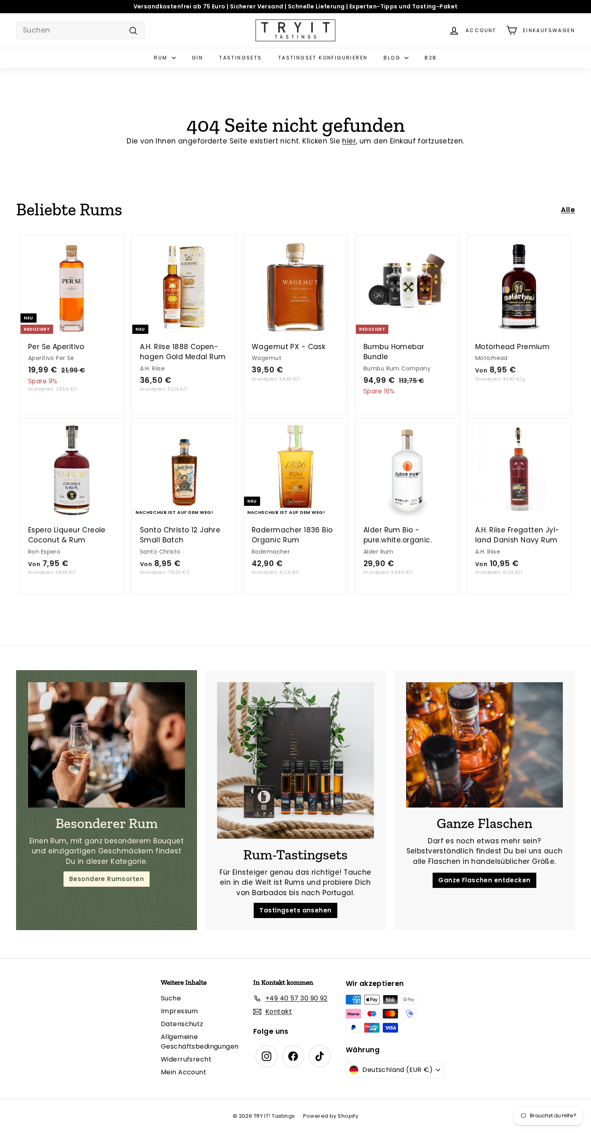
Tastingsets (240, 57)
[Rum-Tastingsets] (295, 760)
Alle (568, 210)
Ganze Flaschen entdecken (484, 880)
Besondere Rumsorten (106, 879)
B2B (431, 57)
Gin (197, 57)
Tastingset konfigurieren (323, 57)
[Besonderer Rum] (106, 745)
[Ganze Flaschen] (484, 745)
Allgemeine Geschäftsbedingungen (200, 1041)
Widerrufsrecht (186, 1059)
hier (349, 141)
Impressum (179, 1011)
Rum (162, 57)
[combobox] (80, 30)
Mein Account (183, 1072)
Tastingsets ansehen (295, 910)
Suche (171, 998)
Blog (393, 57)
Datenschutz (182, 1024)
